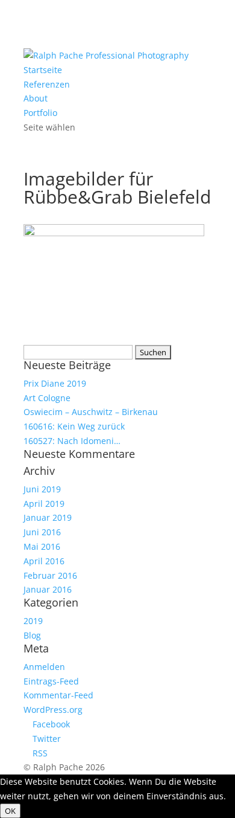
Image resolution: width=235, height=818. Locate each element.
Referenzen (47, 84)
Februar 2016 (50, 575)
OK (10, 810)
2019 (33, 620)
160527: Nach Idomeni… (72, 440)
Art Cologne (47, 398)
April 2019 (44, 503)
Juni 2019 (42, 489)
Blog (32, 635)
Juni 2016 (42, 532)
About (36, 98)
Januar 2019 (48, 517)
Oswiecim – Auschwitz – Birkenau (91, 411)
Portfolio (40, 112)
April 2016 (44, 561)
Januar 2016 (48, 589)
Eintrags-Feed (51, 681)
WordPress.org (53, 709)
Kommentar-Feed (58, 695)
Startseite (43, 70)
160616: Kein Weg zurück (74, 426)
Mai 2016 (42, 546)
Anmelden (44, 666)
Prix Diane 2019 (55, 383)
